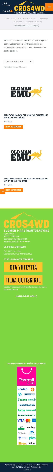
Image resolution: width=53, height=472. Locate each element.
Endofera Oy (36, 467)
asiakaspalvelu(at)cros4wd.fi (15, 239)
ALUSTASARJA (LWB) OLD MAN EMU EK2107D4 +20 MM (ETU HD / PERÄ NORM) (26, 179)
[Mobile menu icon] (49, 7)
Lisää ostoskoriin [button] (13, 127)
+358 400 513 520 (11, 241)
